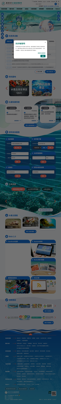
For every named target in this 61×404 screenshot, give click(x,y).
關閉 (43, 56)
